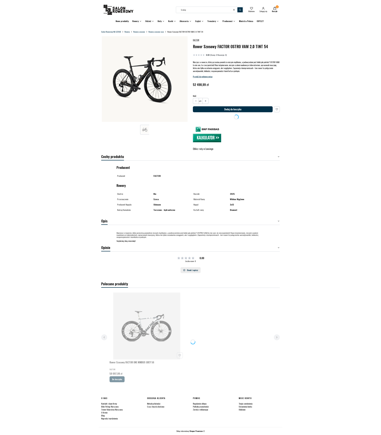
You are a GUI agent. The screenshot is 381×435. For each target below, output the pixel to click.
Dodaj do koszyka (232, 109)
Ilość (194, 95)
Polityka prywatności (201, 406)
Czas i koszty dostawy (155, 406)
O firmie (104, 412)
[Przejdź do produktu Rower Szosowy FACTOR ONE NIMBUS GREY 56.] (147, 326)
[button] (240, 9)
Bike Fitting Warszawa (109, 406)
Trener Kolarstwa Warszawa (112, 409)
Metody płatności (153, 403)
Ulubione (242, 409)
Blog (103, 415)
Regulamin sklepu (199, 403)
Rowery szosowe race (156, 31)
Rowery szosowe (139, 31)
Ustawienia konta (245, 406)
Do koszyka (117, 379)
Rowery (127, 31)
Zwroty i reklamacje (200, 409)
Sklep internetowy (189, 431)
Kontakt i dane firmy (109, 403)
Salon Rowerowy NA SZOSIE (111, 31)
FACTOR (196, 39)
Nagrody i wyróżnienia (109, 418)
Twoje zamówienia (245, 403)
